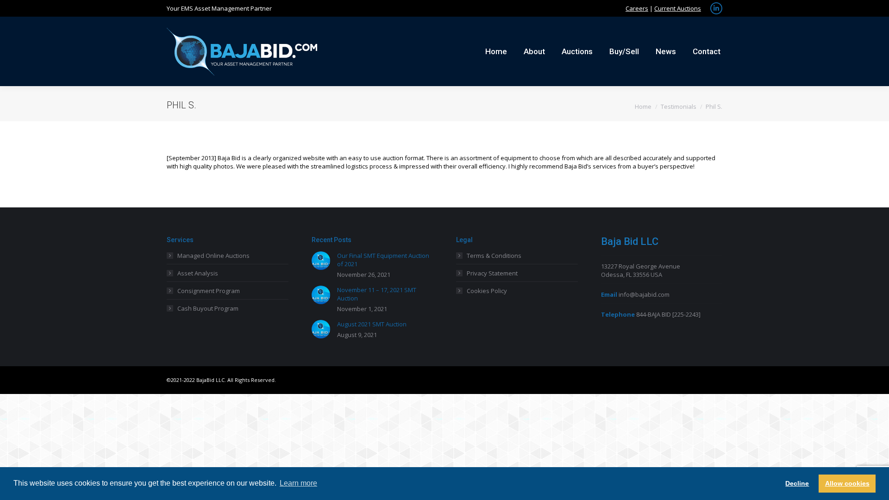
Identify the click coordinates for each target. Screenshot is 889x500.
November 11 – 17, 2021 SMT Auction (376, 294)
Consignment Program (208, 291)
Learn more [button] (298, 483)
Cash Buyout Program (207, 308)
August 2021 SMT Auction (372, 324)
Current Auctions (677, 8)
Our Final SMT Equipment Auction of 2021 (383, 259)
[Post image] (321, 260)
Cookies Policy (487, 291)
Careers (637, 8)
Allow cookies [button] (847, 483)
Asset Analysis (197, 273)
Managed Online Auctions (213, 255)
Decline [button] (797, 483)
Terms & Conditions (494, 255)
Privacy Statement (492, 273)
